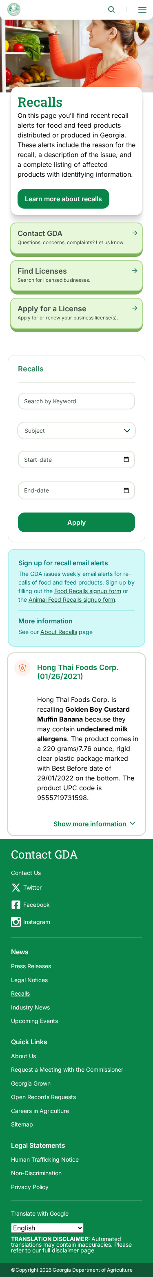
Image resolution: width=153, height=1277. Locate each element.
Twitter (32, 887)
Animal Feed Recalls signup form (72, 599)
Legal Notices (29, 979)
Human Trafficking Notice (45, 1159)
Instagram (36, 921)
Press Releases (31, 965)
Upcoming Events (34, 1020)
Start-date (38, 459)
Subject (34, 430)
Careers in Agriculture (40, 1110)
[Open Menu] (142, 9)
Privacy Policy (30, 1186)
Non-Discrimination (36, 1172)
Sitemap (22, 1124)
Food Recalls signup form (87, 590)
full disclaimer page (68, 1250)
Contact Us (26, 872)
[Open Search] (111, 9)
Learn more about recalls (63, 199)
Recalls (20, 993)
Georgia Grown (31, 1083)
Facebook (36, 904)
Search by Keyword (50, 401)
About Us (23, 1055)
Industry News (30, 1007)
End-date (36, 490)
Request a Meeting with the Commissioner (67, 1069)
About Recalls (58, 631)
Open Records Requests (43, 1096)
